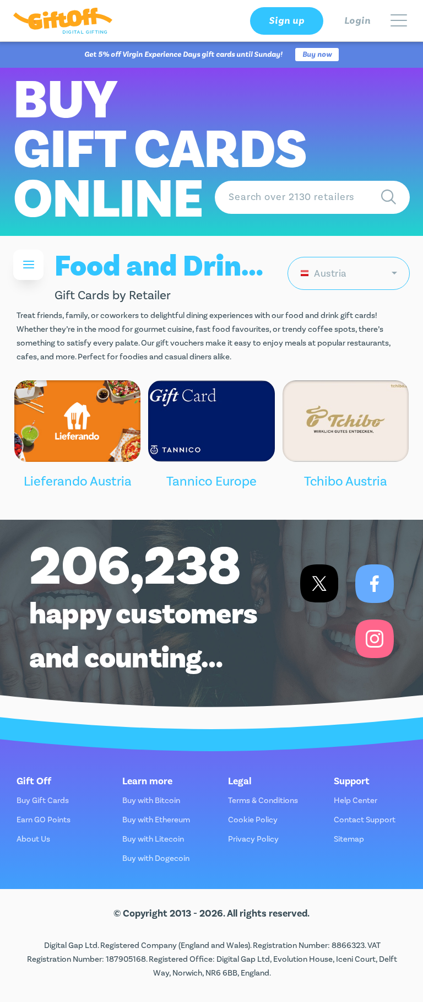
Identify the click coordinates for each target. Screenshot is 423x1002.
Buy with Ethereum (156, 820)
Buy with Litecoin (153, 839)
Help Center (355, 800)
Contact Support (364, 820)
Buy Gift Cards (43, 800)
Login (357, 20)
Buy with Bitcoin (151, 800)
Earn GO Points (43, 820)
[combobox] (349, 273)
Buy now (317, 55)
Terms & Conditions (263, 800)
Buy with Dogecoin (155, 858)
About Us (33, 839)
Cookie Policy (253, 820)
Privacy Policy (253, 839)
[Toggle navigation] (398, 21)
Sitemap (349, 839)
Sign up (286, 20)
